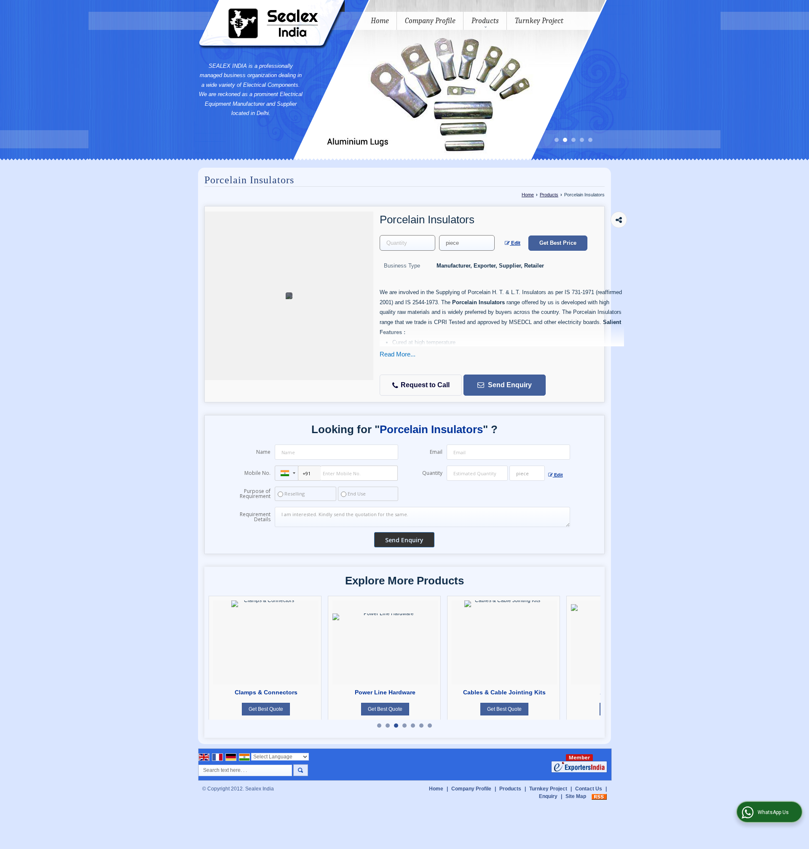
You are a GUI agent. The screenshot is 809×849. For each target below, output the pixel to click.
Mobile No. (257, 473)
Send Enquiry (509, 384)
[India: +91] (286, 473)
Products (485, 20)
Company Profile (430, 20)
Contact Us (588, 789)
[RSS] (599, 796)
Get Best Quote (266, 709)
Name (263, 451)
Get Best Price (557, 243)
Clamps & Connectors (266, 692)
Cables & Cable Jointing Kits (504, 692)
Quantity (432, 473)
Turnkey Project (539, 20)
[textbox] (467, 243)
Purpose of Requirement (255, 494)
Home (380, 20)
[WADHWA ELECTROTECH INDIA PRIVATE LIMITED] (271, 25)
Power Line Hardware (385, 692)
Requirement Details (255, 517)
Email (436, 451)
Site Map (575, 796)
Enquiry (548, 796)
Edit (515, 243)
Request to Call (424, 384)
